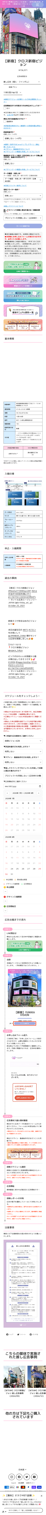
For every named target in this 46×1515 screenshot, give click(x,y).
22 (23, 824)
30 (28, 830)
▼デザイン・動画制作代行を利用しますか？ (21, 757)
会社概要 (21, 1483)
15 (23, 819)
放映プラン (13, 87)
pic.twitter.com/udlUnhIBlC (21, 668)
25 (39, 824)
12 (6, 819)
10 (34, 813)
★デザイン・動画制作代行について (17, 149)
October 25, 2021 (16, 605)
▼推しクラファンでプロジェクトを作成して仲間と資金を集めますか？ (23, 769)
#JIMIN (11, 662)
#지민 (34, 662)
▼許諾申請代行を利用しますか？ (17, 746)
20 (12, 824)
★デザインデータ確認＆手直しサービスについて (22, 151)
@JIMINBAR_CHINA (17, 635)
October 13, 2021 (16, 676)
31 (34, 830)
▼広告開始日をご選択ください (15, 781)
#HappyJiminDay (23, 662)
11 (39, 813)
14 (17, 819)
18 (39, 819)
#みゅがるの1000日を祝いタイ (22, 592)
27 (12, 830)
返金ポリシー (30, 1483)
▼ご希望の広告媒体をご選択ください (19, 736)
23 (28, 824)
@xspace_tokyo (15, 650)
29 (23, 830)
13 (12, 819)
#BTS (25, 629)
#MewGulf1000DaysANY (19, 591)
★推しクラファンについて (13, 206)
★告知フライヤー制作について (15, 185)
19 (6, 824)
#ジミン (32, 629)
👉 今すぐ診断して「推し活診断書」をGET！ (23, 1510)
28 (17, 830)
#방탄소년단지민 (16, 665)
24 (34, 824)
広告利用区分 (22, 76)
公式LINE (10, 115)
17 (34, 819)
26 (6, 830)
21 (17, 824)
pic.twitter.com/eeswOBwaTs (22, 596)
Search (13, 1483)
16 (28, 819)
